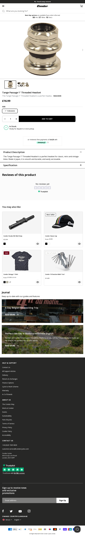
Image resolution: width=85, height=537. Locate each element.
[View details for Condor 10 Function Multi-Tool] (63, 267)
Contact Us (6, 367)
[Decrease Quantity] (4, 119)
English (16, 520)
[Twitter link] (11, 512)
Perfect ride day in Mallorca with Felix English (29, 333)
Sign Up (62, 500)
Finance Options (8, 383)
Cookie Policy (7, 431)
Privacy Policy (7, 427)
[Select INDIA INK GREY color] (4, 282)
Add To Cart (47, 119)
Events (4, 412)
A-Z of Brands (7, 394)
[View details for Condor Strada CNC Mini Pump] (21, 229)
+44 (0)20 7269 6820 (9, 445)
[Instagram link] (29, 512)
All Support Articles (9, 371)
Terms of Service (8, 424)
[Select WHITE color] (49, 244)
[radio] (9, 111)
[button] (82, 50)
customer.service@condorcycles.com (15, 449)
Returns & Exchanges (9, 379)
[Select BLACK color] (4, 244)
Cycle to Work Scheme (10, 387)
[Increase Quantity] (16, 119)
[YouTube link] (20, 512)
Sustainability (7, 416)
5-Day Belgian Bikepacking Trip (21, 307)
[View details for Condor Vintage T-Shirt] (21, 267)
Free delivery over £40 (44, 2)
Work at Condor (8, 408)
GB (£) (8, 520)
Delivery (5, 375)
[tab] (42, 1)
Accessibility (6, 435)
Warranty (5, 390)
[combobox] (44, 11)
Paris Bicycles (7, 420)
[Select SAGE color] (7, 282)
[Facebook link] (3, 512)
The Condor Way (8, 404)
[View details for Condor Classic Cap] (63, 229)
